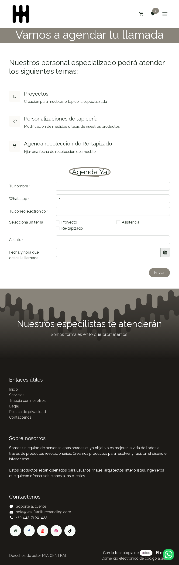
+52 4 (20, 517)
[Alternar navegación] (165, 14)
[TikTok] (70, 530)
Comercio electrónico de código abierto (135, 558)
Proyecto (69, 222)
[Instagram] (56, 530)
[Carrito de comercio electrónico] (141, 14)
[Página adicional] (15, 530)
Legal (14, 406)
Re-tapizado (72, 228)
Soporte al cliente (31, 506)
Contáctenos (20, 417)
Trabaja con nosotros (27, 400)
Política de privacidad (27, 412)
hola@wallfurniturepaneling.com (43, 512)
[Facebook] (29, 530)
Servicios (16, 395)
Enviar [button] (159, 272)
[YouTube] (42, 530)
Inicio (13, 389)
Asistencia (130, 222)
